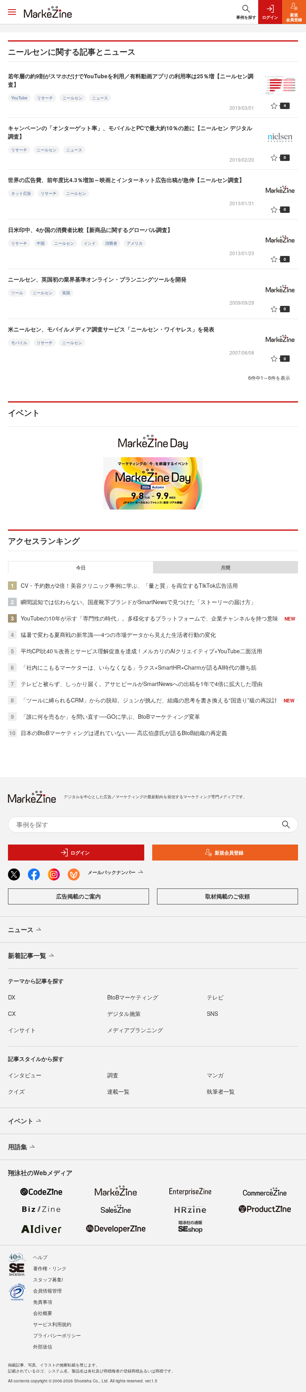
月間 (225, 567)
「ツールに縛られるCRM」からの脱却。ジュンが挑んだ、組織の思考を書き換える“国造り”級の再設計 (149, 700)
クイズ (16, 1091)
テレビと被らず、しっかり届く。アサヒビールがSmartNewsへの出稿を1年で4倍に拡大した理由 (142, 684)
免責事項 (42, 1301)
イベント (20, 1120)
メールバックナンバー (111, 872)
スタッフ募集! (48, 1279)
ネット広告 (21, 193)
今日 (81, 567)
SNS (212, 1013)
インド (90, 243)
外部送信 (42, 1346)
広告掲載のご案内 (78, 896)
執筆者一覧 (221, 1091)
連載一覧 (118, 1091)
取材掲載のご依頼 (227, 896)
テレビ (215, 997)
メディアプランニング (135, 1030)
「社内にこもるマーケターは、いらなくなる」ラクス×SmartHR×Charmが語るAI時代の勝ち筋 (139, 667)
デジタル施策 (124, 1013)
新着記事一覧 (27, 955)
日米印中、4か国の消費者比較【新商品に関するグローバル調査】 (90, 230)
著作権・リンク (50, 1268)
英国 (66, 292)
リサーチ (45, 98)
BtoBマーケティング (132, 997)
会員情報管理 (47, 1290)
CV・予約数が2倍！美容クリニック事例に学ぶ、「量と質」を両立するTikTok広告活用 (129, 585)
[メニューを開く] (12, 12)
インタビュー (24, 1075)
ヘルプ (40, 1256)
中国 (41, 243)
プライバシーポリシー (57, 1335)
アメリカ (135, 243)
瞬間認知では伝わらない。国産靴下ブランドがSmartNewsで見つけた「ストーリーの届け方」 (138, 602)
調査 (112, 1075)
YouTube (19, 98)
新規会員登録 (229, 852)
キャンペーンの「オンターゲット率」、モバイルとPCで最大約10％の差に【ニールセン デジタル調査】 (130, 132)
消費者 (111, 243)
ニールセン (72, 98)
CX (12, 1013)
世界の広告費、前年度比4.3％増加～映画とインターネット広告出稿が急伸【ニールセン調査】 (126, 180)
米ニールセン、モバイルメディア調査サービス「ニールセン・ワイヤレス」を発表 (111, 329)
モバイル (19, 342)
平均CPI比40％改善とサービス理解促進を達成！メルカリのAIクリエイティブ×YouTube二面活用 (141, 651)
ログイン (80, 852)
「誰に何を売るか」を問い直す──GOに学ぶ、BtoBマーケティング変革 (110, 716)
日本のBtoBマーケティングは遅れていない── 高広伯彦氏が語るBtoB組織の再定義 (124, 733)
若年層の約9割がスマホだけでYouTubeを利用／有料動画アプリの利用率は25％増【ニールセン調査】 (130, 80)
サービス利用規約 (52, 1324)
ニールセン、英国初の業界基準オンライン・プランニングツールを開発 (97, 279)
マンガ (215, 1075)
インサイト (22, 1030)
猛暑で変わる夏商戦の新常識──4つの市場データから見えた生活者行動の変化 (118, 634)
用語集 (17, 1146)
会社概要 (42, 1312)
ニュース (100, 98)
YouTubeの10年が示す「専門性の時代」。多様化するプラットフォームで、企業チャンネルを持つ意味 (149, 618)
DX (11, 997)
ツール (17, 292)
